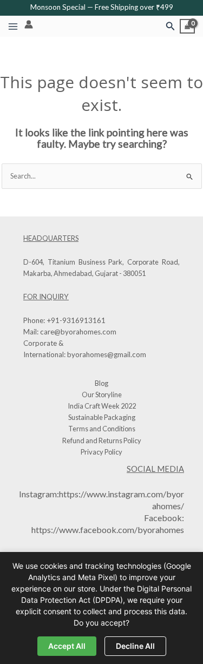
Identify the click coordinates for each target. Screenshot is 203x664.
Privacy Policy (101, 452)
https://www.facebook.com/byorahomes (107, 529)
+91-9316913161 (76, 320)
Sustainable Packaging (101, 417)
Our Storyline (102, 394)
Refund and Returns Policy (101, 440)
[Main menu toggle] (13, 26)
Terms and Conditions (101, 428)
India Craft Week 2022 (102, 406)
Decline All (135, 645)
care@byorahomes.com (78, 331)
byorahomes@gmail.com (106, 354)
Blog (101, 383)
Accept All (67, 645)
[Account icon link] (28, 24)
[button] (170, 26)
